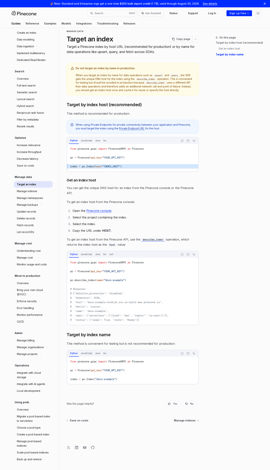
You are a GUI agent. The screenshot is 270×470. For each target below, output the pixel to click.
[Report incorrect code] (182, 140)
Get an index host (229, 48)
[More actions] (195, 39)
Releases (129, 23)
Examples (50, 23)
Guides (16, 23)
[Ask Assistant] (194, 140)
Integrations (84, 23)
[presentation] (35, 249)
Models (66, 23)
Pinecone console (98, 211)
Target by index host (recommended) (239, 42)
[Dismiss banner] (264, 3)
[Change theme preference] (258, 13)
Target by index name (230, 54)
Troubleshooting (107, 23)
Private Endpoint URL (131, 128)
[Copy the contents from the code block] (188, 140)
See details (210, 3)
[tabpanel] (132, 157)
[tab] (74, 140)
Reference (32, 23)
